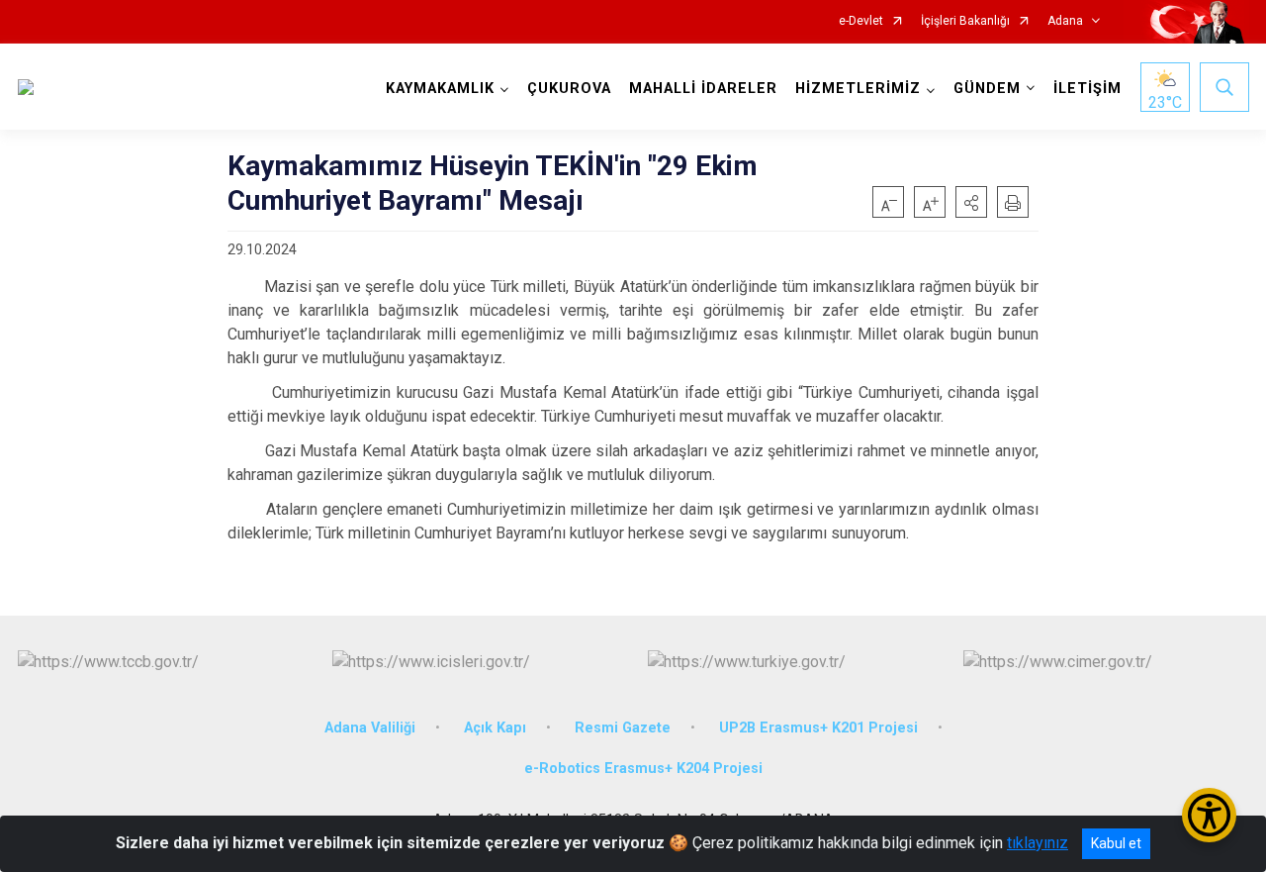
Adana (1065, 21)
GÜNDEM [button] (987, 88)
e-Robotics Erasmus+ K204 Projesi (643, 768)
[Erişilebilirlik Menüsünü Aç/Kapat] (1209, 815)
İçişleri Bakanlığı (965, 21)
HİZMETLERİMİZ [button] (858, 88)
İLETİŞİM (1087, 88)
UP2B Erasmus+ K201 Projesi (818, 728)
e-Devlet (861, 21)
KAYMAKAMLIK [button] (440, 88)
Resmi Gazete (623, 728)
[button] (971, 202)
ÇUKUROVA (569, 88)
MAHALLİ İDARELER (703, 88)
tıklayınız (1037, 842)
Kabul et (1116, 843)
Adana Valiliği (369, 728)
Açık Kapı (495, 728)
